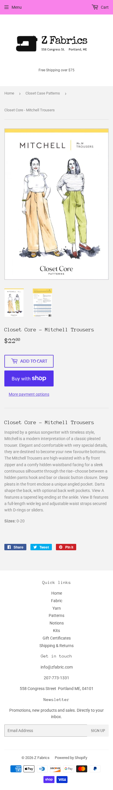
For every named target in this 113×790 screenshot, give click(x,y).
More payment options (29, 394)
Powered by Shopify (71, 758)
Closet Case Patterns (42, 93)
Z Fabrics (42, 758)
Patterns (56, 615)
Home (9, 93)
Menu (17, 7)
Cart (104, 7)
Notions (57, 623)
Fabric (56, 600)
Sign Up (98, 731)
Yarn (56, 608)
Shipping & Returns (56, 645)
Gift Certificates (57, 638)
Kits (56, 630)
